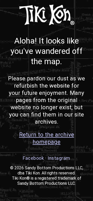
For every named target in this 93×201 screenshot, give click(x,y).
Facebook (33, 158)
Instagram (59, 158)
